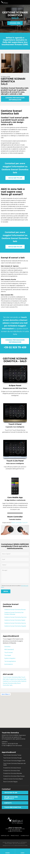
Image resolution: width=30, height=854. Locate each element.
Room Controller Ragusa (10, 781)
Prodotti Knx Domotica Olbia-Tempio (14, 776)
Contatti (8, 803)
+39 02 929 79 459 (15, 178)
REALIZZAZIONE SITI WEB (21, 845)
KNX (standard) (9, 649)
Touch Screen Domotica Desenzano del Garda (14, 764)
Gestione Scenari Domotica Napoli (13, 779)
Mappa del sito (5, 835)
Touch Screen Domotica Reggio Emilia (14, 760)
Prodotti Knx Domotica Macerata (12, 773)
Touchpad (7, 655)
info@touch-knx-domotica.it (11, 797)
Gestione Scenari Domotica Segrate (15, 626)
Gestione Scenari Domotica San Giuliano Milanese (14, 613)
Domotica (7, 646)
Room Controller (15, 517)
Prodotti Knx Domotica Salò (17, 679)
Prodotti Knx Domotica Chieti (11, 770)
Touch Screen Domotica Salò (12, 677)
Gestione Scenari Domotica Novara (15, 609)
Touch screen (8, 652)
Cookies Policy (25, 835)
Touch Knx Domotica (12, 807)
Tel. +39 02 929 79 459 (15, 830)
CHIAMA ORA (15, 23)
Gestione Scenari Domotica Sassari (14, 620)
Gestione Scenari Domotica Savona (15, 623)
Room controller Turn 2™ (20, 522)
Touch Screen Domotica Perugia (12, 758)
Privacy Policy (15, 835)
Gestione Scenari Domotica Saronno (15, 617)
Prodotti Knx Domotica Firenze (12, 768)
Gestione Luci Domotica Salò (11, 681)
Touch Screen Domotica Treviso (12, 755)
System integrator (9, 658)
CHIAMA (7, 852)
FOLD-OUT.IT (11, 845)
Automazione (8, 664)
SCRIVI (22, 852)
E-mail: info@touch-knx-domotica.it (12, 745)
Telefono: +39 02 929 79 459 (10, 743)
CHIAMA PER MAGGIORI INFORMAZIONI (15, 99)
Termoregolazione (10, 661)
